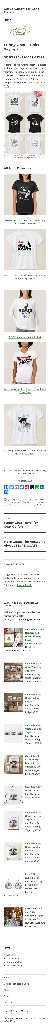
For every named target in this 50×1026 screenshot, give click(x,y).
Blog (6, 996)
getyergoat (26, 480)
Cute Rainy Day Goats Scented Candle (33, 847)
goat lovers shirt (19, 505)
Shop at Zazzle (24, 585)
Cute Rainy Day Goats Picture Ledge (33, 698)
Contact (8, 1002)
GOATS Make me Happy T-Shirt (25, 337)
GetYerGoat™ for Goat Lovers (16, 1018)
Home (7, 977)
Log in (9, 955)
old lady (38, 505)
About (7, 990)
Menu (8, 20)
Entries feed (12, 958)
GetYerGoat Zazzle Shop (16, 984)
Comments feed (14, 962)
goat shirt (30, 505)
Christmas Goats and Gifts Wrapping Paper (34, 912)
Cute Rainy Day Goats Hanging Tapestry (33, 667)
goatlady (11, 499)
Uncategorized (30, 499)
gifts (21, 499)
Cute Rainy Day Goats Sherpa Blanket (33, 759)
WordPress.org (14, 965)
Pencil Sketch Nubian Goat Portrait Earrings (34, 878)
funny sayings (27, 502)
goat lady (8, 505)
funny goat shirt (15, 502)
